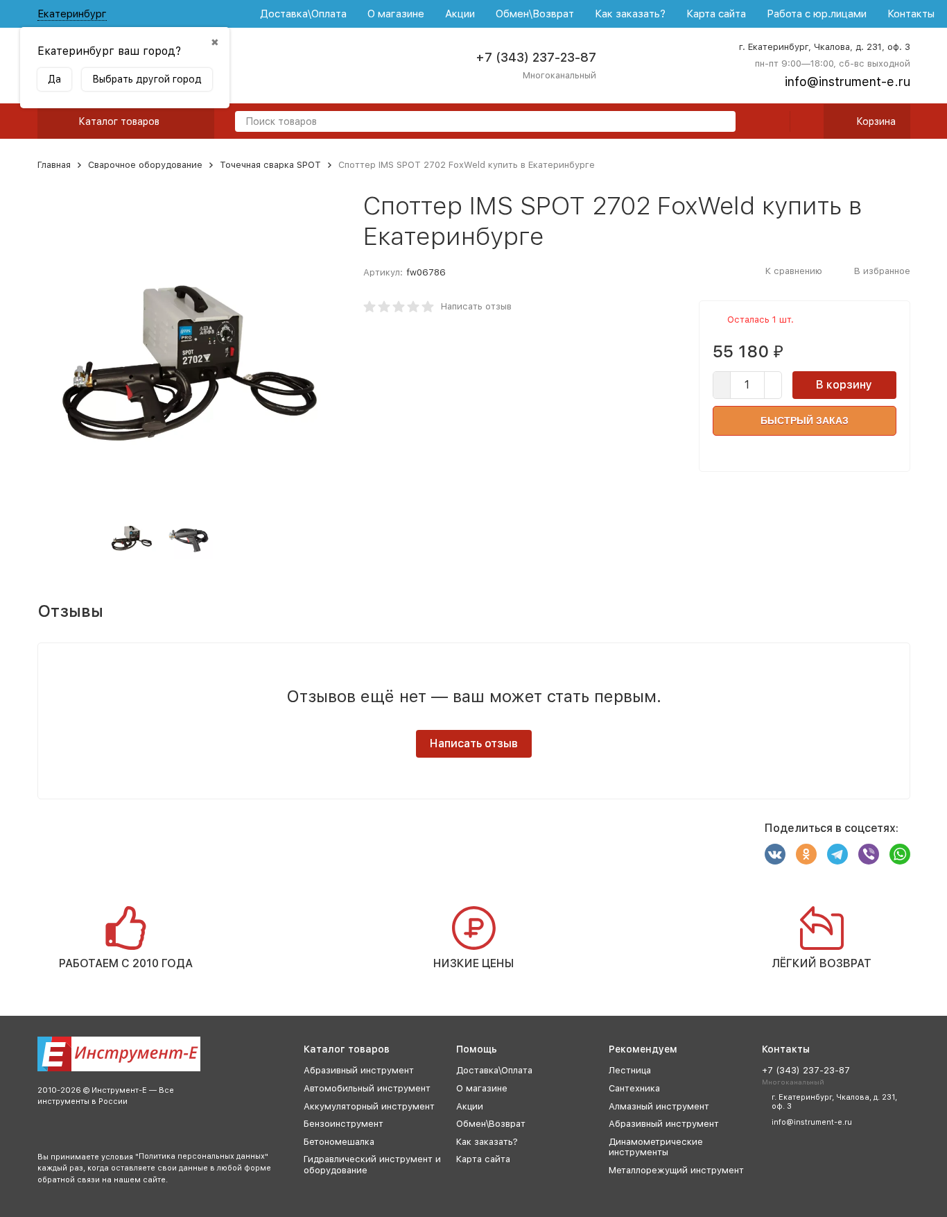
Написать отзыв (476, 306)
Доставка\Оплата (303, 14)
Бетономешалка (339, 1142)
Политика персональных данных (202, 1156)
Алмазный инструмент (659, 1106)
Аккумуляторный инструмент (369, 1106)
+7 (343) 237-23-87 (536, 57)
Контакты (911, 14)
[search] (720, 122)
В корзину (844, 384)
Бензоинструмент (343, 1123)
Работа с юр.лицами (817, 14)
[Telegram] (837, 854)
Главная (54, 165)
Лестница (630, 1070)
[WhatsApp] (899, 854)
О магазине (395, 14)
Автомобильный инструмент (367, 1088)
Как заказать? (630, 14)
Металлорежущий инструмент (676, 1170)
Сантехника (634, 1088)
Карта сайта (716, 14)
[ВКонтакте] (775, 854)
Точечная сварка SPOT (270, 165)
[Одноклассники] (806, 854)
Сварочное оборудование (145, 165)
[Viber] (868, 854)
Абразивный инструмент (359, 1070)
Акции (460, 14)
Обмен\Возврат (535, 14)
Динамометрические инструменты (656, 1147)
